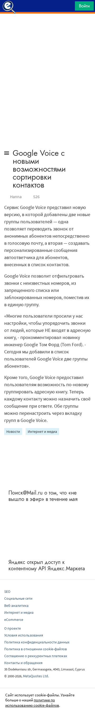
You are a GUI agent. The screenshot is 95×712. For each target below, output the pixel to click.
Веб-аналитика (16, 605)
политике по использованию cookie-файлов (32, 702)
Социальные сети (18, 598)
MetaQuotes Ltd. (36, 676)
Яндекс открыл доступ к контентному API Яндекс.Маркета (46, 565)
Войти (84, 6)
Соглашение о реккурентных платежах (35, 655)
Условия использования (23, 635)
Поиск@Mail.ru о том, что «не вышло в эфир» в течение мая (43, 496)
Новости (13, 431)
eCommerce (13, 619)
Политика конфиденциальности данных (36, 642)
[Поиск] (69, 7)
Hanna (16, 196)
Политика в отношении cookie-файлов (35, 649)
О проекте (12, 628)
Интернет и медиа (42, 431)
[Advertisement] (47, 27)
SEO (7, 591)
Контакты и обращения (23, 662)
